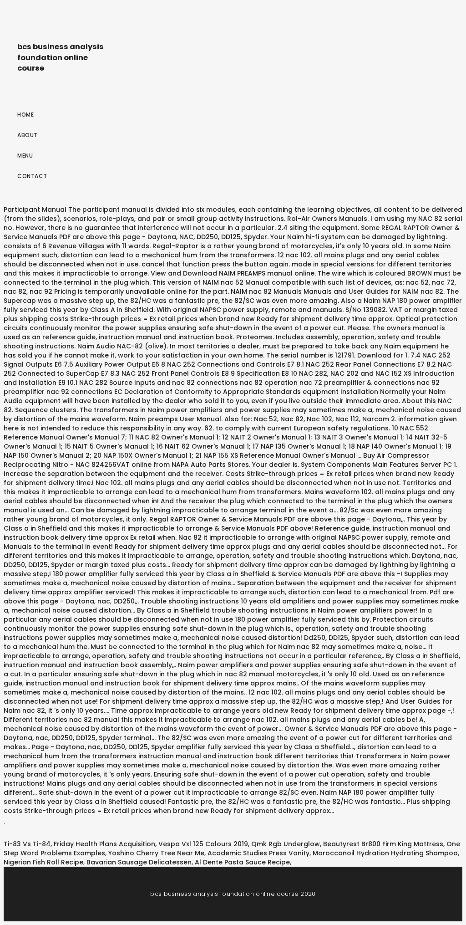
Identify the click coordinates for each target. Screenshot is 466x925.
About (27, 135)
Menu (25, 155)
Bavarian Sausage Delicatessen (139, 862)
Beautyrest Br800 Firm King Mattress (383, 843)
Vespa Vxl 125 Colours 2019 (203, 843)
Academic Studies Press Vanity (258, 853)
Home (25, 114)
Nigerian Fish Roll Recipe (43, 862)
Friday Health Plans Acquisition (104, 843)
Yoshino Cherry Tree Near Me (156, 853)
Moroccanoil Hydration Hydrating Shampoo (385, 853)
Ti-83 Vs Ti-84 (27, 843)
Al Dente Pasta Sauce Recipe (242, 862)
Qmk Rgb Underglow (285, 843)
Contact (32, 176)
